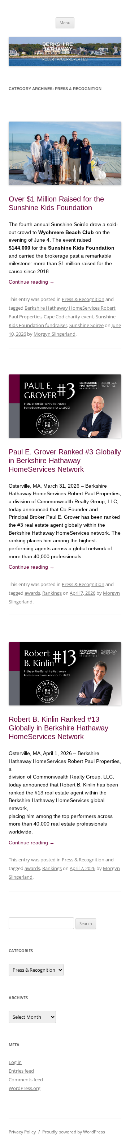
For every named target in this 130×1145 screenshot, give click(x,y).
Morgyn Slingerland (54, 334)
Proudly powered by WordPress (73, 1132)
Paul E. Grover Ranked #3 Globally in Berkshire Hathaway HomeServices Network (65, 460)
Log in (15, 1062)
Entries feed (21, 1071)
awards (32, 593)
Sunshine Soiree (86, 325)
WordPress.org (24, 1088)
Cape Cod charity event (69, 316)
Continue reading (32, 282)
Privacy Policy (22, 1132)
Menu (65, 22)
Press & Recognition (83, 299)
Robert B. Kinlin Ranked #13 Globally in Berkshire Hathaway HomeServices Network (58, 728)
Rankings (52, 593)
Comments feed (26, 1079)
